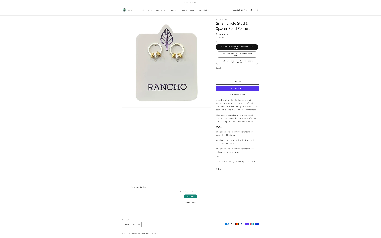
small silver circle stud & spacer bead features (237, 47)
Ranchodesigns (132, 233)
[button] (144, 10)
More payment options (237, 94)
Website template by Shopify (147, 233)
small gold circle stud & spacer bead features (237, 54)
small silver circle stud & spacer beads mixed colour (237, 62)
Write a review (190, 196)
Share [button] (220, 169)
